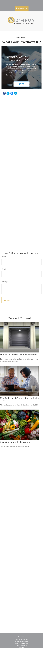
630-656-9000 (23, 639)
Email (4, 269)
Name (4, 256)
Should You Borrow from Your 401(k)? (18, 354)
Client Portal (22, 8)
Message (5, 281)
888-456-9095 (24, 641)
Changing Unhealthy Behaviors (15, 442)
